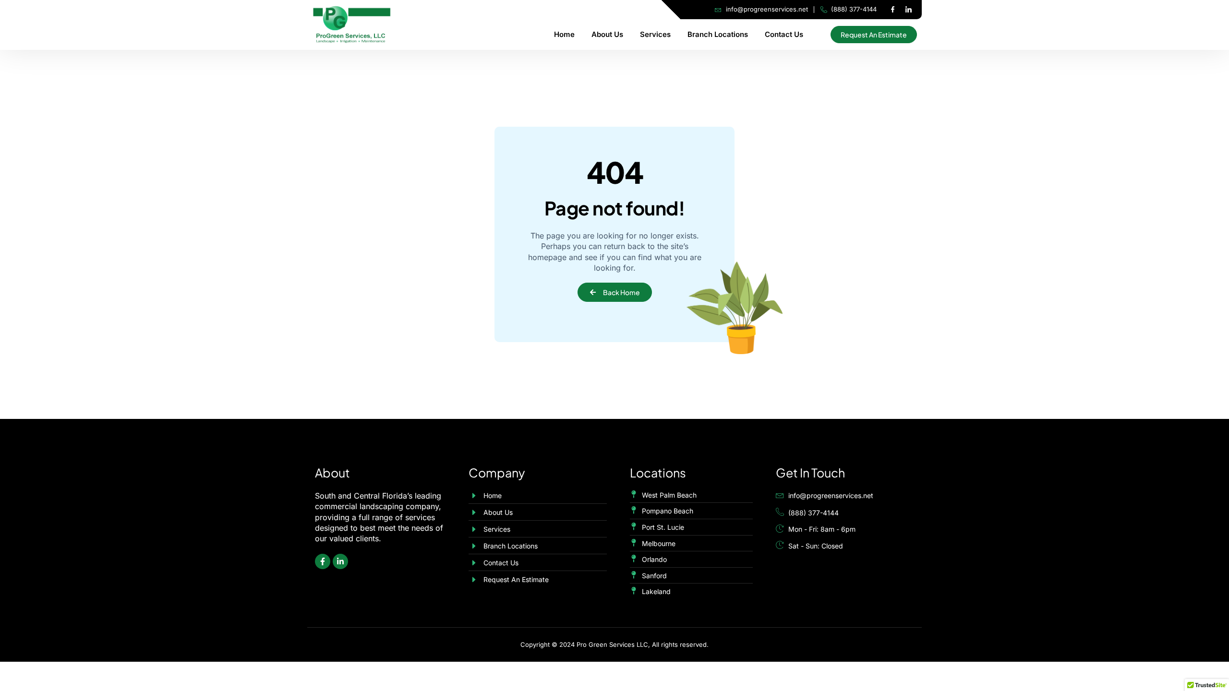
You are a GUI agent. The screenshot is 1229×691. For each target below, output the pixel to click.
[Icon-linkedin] (908, 9)
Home (564, 34)
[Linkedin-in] (340, 561)
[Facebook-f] (892, 9)
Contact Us (784, 34)
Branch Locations (717, 34)
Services (655, 34)
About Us (607, 34)
